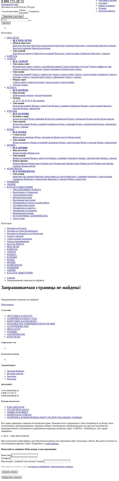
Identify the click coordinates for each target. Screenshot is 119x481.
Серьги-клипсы (20, 69)
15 (14, 100)
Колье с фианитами (107, 142)
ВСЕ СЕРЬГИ (20, 61)
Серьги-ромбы (67, 82)
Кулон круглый (20, 119)
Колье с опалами (89, 142)
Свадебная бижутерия (24, 205)
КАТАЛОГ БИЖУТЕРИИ (20, 273)
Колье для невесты (44, 137)
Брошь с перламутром (89, 158)
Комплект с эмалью (57, 179)
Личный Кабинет (15, 371)
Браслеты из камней (44, 53)
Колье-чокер (74, 137)
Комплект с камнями (76, 176)
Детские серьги (20, 85)
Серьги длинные (15, 236)
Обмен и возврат (106, 5)
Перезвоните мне (9, 4)
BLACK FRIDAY (15, 244)
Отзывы (102, 8)
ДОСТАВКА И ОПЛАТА (20, 316)
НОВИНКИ (13, 267)
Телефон (5, 458)
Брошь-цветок (29, 166)
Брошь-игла (33, 153)
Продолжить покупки (11, 477)
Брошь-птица (73, 163)
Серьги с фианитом (54, 77)
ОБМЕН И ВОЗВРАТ (17, 412)
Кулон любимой (36, 119)
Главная (11, 277)
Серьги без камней (22, 74)
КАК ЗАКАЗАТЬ (15, 407)
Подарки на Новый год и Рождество (25, 233)
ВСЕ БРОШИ (20, 147)
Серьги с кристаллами (63, 74)
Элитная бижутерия (23, 195)
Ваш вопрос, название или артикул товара (22, 461)
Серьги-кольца (52, 82)
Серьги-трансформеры (18, 241)
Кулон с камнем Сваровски (44, 124)
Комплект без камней (23, 176)
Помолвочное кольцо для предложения (32, 95)
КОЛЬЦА (12, 254)
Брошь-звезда (35, 163)
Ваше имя (6, 455)
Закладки (11, 376)
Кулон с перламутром (86, 124)
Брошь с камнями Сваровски (63, 158)
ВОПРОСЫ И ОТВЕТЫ (19, 415)
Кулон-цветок (107, 119)
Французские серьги (71, 69)
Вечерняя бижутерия (23, 213)
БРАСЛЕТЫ (13, 246)
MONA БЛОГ (14, 329)
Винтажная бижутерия (24, 200)
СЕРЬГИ (11, 252)
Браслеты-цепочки (41, 48)
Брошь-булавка (20, 153)
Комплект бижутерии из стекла (50, 176)
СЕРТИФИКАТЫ (16, 334)
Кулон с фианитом (107, 124)
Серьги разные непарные (19, 239)
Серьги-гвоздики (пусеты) (76, 66)
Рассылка (11, 379)
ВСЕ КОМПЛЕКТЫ (24, 171)
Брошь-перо (60, 163)
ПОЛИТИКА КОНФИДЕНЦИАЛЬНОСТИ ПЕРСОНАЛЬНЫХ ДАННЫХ (44, 417)
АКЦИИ (11, 270)
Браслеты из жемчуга (23, 53)
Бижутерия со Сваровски (25, 192)
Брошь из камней (21, 158)
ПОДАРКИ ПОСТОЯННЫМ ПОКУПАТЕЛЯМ (31, 323)
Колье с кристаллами (69, 142)
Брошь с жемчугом (39, 158)
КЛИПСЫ (12, 249)
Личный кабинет (106, 11)
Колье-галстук (61, 137)
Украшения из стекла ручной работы (31, 202)
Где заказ (102, 3)
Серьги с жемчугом (41, 74)
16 (17, 100)
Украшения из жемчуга (24, 208)
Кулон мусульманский (56, 119)
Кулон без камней (21, 124)
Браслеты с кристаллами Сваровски (72, 53)
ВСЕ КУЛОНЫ (21, 113)
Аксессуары (19, 218)
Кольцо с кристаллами (92, 106)
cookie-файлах (52, 443)
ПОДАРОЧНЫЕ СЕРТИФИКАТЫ (30, 216)
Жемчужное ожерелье (23, 137)
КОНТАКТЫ (13, 337)
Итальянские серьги (23, 66)
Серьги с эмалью (73, 77)
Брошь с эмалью (109, 158)
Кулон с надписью (77, 119)
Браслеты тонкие (107, 45)
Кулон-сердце (93, 119)
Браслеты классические (43, 45)
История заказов (15, 373)
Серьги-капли (20, 82)
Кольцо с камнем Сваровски (66, 106)
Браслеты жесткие (22, 45)
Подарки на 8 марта (17, 228)
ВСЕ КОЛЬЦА (20, 90)
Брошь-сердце (87, 163)
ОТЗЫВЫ (12, 331)
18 (22, 100)
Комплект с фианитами (35, 179)
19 (25, 100)
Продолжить (7, 304)
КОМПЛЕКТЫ (14, 265)
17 (20, 100)
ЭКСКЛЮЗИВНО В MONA (27, 189)
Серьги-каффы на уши (100, 66)
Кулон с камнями (66, 124)
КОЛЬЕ (11, 259)
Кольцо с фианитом (30, 108)
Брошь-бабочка (20, 163)
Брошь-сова (100, 163)
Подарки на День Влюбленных (22, 231)
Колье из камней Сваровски (45, 142)
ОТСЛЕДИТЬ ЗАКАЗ (18, 409)
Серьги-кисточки (35, 82)
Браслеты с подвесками (87, 45)
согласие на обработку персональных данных (50, 466)
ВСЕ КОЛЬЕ (20, 132)
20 (28, 100)
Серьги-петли (35, 69)
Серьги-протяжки (52, 69)
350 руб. (31, 7)
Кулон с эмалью (20, 127)
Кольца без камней (22, 106)
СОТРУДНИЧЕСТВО (18, 326)
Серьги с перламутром (33, 77)
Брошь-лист (48, 163)
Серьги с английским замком (47, 66)
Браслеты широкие (22, 48)
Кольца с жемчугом (41, 106)
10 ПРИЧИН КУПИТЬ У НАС (22, 318)
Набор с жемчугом (77, 179)
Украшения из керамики (25, 210)
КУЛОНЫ (12, 257)
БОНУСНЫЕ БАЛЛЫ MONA (22, 321)
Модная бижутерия (22, 197)
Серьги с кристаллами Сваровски (91, 74)
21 (31, 100)
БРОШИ (11, 262)
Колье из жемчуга (21, 142)
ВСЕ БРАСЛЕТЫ (22, 40)
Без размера (39, 100)
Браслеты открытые (65, 45)
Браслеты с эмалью (100, 53)
